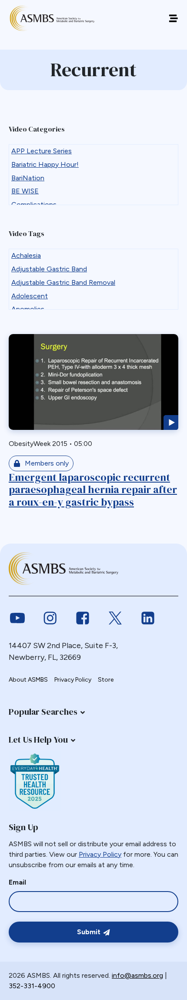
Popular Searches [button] (43, 711)
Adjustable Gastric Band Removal (63, 282)
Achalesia (26, 255)
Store (106, 679)
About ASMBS (28, 679)
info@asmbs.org (137, 975)
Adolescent (29, 296)
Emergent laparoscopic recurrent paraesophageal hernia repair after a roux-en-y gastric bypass (93, 490)
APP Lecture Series (41, 151)
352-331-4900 (32, 986)
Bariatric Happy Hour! (45, 164)
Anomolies (27, 309)
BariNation (27, 178)
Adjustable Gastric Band (49, 269)
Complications (34, 204)
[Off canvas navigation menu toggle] (173, 18)
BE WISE (25, 191)
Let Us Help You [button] (38, 739)
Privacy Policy (72, 679)
